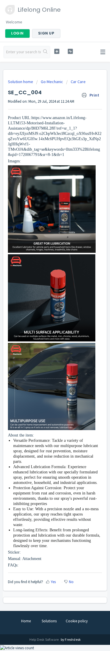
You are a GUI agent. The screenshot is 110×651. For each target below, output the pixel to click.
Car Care (78, 81)
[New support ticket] (56, 51)
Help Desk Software (44, 639)
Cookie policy (77, 621)
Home (26, 621)
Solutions (49, 621)
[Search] (45, 52)
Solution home (21, 81)
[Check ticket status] (70, 51)
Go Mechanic (52, 81)
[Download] (44, 328)
